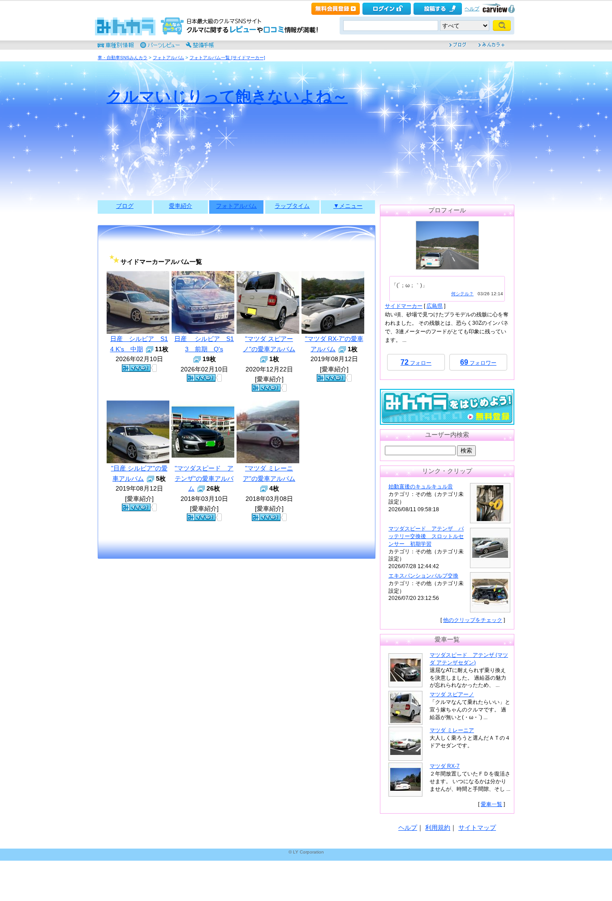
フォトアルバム (168, 57)
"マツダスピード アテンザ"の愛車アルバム (204, 478)
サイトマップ (477, 827)
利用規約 (437, 827)
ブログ (125, 206)
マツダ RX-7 (445, 766)
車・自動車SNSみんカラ (122, 57)
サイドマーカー (403, 306)
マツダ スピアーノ (452, 694)
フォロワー (478, 362)
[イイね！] (136, 368)
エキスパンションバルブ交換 (423, 576)
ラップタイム (292, 206)
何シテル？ (462, 293)
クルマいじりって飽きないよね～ (227, 96)
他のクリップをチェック (472, 620)
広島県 (435, 306)
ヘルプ (472, 8)
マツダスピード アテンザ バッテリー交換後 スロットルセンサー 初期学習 (426, 536)
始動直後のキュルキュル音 (420, 486)
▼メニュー (347, 206)
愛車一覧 (491, 804)
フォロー (416, 362)
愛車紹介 (180, 206)
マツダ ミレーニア (452, 730)
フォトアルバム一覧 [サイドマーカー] (227, 57)
